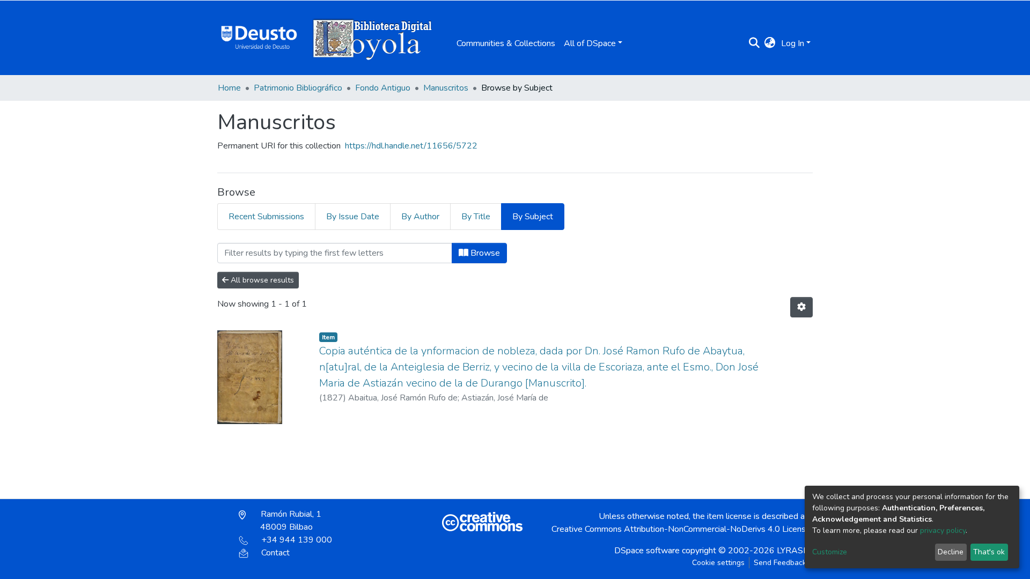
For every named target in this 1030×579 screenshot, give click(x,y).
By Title (475, 216)
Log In (792, 43)
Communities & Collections (506, 43)
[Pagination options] (801, 307)
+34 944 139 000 (296, 540)
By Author (420, 216)
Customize (829, 552)
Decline (950, 552)
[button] (770, 43)
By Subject (532, 216)
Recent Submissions (266, 216)
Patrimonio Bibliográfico (298, 88)
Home (229, 88)
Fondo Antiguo (382, 88)
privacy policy (943, 530)
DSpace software (647, 550)
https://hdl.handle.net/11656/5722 (411, 146)
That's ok (989, 552)
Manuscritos (445, 88)
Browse (484, 253)
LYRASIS (794, 550)
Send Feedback (780, 563)
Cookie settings (718, 563)
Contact (275, 553)
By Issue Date (352, 216)
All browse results (261, 280)
